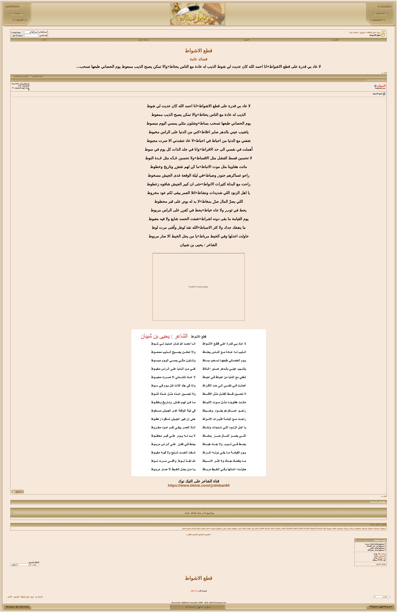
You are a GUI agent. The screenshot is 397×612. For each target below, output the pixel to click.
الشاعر (283, 528)
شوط (214, 528)
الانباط (301, 528)
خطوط (234, 528)
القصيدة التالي (192, 534)
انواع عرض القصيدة (21, 76)
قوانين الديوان (381, 564)
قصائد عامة (353, 32)
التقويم (246, 40)
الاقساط (289, 528)
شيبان (229, 528)
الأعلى (9, 597)
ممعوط (383, 528)
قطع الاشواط (198, 50)
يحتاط (244, 528)
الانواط (295, 528)
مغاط (334, 528)
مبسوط (377, 528)
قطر (183, 528)
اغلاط (262, 528)
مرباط (352, 528)
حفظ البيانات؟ (16, 32)
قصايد (194, 528)
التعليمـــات (335, 40)
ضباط (199, 528)
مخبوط (370, 528)
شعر (224, 528)
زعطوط (219, 528)
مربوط (346, 528)
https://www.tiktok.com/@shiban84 (199, 485)
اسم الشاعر (43, 32)
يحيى (239, 528)
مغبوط (329, 528)
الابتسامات (382, 556)
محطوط (358, 528)
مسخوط (340, 528)
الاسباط (319, 528)
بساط (257, 528)
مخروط (364, 528)
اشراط (267, 528)
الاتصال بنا (39, 597)
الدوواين (362, 32)
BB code (381, 554)
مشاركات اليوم (143, 40)
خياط (249, 528)
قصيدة (188, 528)
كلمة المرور (43, 35)
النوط (278, 528)
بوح (253, 528)
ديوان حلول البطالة (373, 32)
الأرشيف (16, 597)
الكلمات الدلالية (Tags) (378, 525)
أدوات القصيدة (37, 76)
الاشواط (313, 528)
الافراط (306, 528)
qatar (209, 528)
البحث (44, 40)
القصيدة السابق (204, 534)
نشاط (204, 528)
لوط (324, 528)
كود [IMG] (382, 558)
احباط (273, 528)
